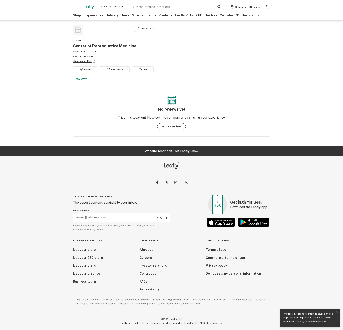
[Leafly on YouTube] (186, 182)
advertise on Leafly (112, 6)
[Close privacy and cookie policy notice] (336, 311)
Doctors (211, 15)
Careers (146, 258)
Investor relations (153, 265)
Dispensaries (93, 15)
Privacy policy (216, 265)
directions (117, 69)
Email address (81, 210)
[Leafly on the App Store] (221, 222)
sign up (162, 217)
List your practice (86, 273)
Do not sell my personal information (233, 273)
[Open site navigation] (75, 7)
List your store (84, 250)
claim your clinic (82, 61)
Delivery (112, 15)
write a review (171, 126)
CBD (199, 15)
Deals (125, 15)
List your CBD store (88, 258)
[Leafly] (88, 7)
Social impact (252, 15)
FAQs (143, 281)
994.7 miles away (83, 56)
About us (146, 250)
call (145, 69)
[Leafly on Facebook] (157, 182)
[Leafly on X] (167, 182)
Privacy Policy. (95, 229)
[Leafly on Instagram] (176, 182)
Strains (137, 15)
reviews (81, 79)
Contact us (148, 273)
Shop (77, 15)
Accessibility (150, 289)
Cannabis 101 (229, 15)
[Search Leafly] (219, 7)
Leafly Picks (184, 15)
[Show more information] (94, 61)
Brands (150, 15)
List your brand (84, 265)
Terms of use (216, 250)
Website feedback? (171, 151)
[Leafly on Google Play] (253, 222)
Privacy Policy (304, 321)
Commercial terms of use (225, 258)
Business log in (84, 281)
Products (166, 15)
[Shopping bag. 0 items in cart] (267, 7)
